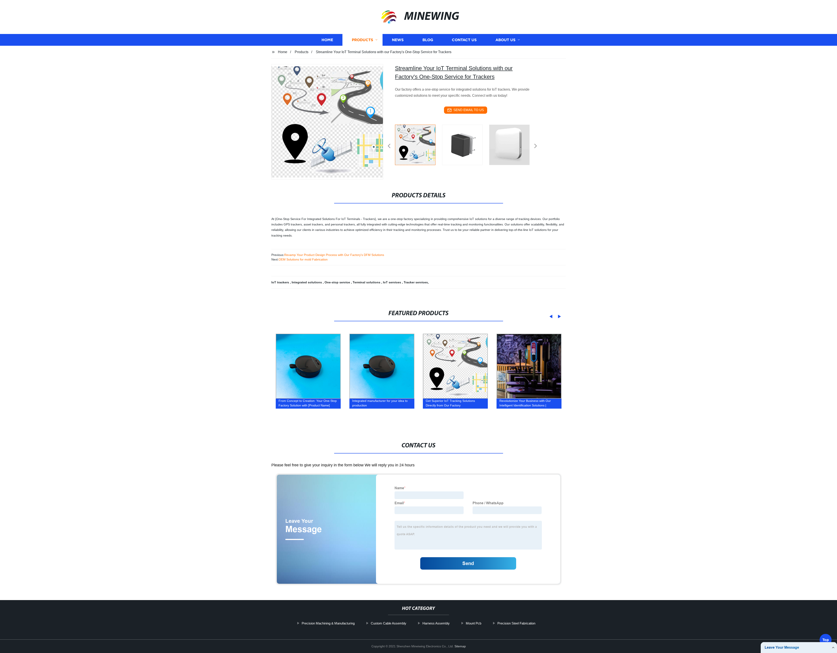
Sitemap (460, 646)
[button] (389, 146)
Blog (427, 40)
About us (505, 40)
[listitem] (418, 144)
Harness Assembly (436, 623)
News (398, 40)
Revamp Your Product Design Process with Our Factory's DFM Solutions (334, 255)
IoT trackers (280, 282)
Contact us (464, 40)
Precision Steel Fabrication (516, 623)
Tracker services (416, 282)
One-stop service (338, 282)
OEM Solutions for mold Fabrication (303, 259)
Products (362, 40)
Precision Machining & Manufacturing (328, 623)
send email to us (468, 110)
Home (327, 40)
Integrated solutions (307, 282)
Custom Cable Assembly (388, 623)
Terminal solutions (367, 282)
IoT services (392, 282)
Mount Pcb (473, 623)
